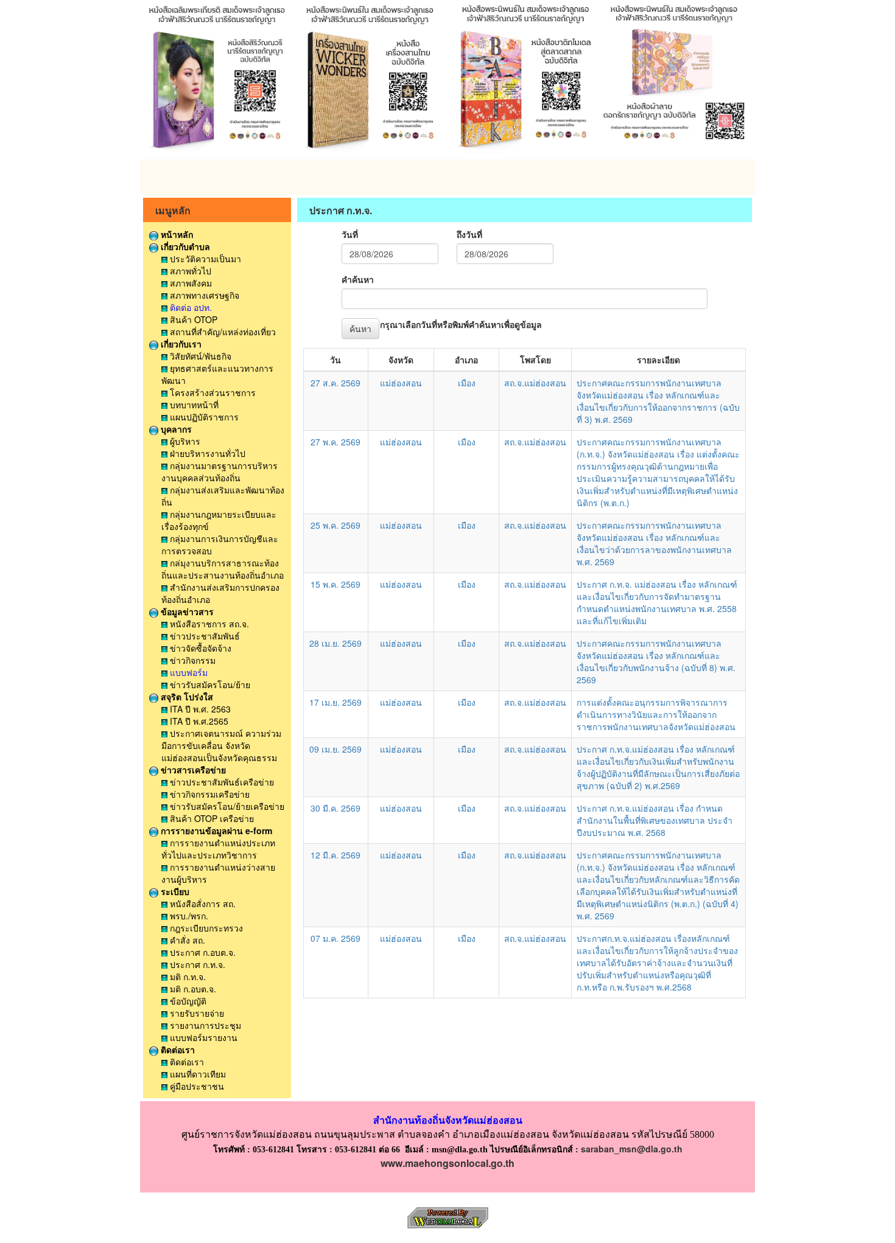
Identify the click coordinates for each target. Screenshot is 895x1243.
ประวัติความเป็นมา (204, 258)
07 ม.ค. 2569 (335, 938)
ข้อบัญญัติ (186, 1001)
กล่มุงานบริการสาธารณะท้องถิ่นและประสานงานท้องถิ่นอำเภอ (222, 569)
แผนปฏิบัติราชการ (203, 417)
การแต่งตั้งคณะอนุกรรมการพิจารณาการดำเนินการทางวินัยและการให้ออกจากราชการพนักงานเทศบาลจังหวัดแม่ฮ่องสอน (656, 714)
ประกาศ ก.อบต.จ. (201, 952)
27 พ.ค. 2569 (335, 442)
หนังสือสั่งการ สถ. (201, 903)
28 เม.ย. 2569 (335, 643)
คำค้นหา (358, 279)
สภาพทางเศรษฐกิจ (203, 295)
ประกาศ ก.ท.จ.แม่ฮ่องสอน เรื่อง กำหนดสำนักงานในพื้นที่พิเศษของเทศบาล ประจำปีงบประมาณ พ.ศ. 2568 (654, 820)
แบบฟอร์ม (187, 672)
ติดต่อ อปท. (189, 307)
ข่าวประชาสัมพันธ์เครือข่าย (220, 782)
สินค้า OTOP (192, 319)
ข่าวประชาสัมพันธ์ (203, 636)
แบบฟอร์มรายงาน (202, 1037)
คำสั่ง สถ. (186, 940)
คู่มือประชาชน (195, 1086)
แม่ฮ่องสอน (401, 383)
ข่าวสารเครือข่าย (192, 770)
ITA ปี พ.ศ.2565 (197, 721)
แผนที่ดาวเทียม (196, 1074)
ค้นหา (360, 328)
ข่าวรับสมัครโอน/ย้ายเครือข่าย (225, 806)
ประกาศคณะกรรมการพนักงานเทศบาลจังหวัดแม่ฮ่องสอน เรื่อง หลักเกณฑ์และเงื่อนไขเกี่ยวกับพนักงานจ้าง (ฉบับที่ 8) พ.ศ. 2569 (656, 661)
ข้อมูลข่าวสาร (186, 611)
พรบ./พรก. (187, 916)
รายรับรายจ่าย (195, 1013)
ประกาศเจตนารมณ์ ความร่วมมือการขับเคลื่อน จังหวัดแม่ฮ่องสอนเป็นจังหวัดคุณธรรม (221, 745)
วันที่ (350, 234)
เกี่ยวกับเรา (180, 344)
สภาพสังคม (189, 283)
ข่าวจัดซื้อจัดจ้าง (199, 648)
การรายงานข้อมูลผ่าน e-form (215, 830)
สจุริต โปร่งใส (185, 697)
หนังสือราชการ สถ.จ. (208, 624)
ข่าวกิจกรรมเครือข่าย (208, 794)
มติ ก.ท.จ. (186, 976)
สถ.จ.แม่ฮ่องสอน (535, 383)
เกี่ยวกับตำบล (184, 246)
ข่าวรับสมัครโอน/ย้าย (208, 684)
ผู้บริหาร (183, 441)
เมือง (467, 383)
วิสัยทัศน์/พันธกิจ (199, 356)
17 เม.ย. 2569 (335, 702)
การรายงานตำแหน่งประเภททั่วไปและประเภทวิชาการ (218, 849)
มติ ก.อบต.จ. (191, 989)
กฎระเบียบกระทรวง (205, 928)
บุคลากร (175, 429)
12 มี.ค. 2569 (335, 855)
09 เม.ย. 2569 (335, 749)
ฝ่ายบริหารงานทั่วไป (206, 453)
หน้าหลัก (175, 234)
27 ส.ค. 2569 (335, 383)
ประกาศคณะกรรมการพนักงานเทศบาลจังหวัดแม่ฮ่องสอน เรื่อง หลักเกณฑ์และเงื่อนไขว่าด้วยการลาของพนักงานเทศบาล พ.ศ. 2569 (654, 543)
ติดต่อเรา (176, 1049)
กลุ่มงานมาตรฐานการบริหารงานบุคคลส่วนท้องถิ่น (219, 471)
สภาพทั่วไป (189, 271)
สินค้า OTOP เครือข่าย (210, 818)
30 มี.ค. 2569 (335, 808)
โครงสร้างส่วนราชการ (211, 392)
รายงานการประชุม (204, 1025)
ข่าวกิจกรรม (191, 660)
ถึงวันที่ (469, 234)
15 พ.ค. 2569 (335, 584)
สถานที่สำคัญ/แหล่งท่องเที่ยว (221, 332)
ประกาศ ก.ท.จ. (196, 964)
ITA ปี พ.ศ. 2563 (199, 709)
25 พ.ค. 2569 (335, 525)
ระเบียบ (173, 891)
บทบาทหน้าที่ (193, 405)
